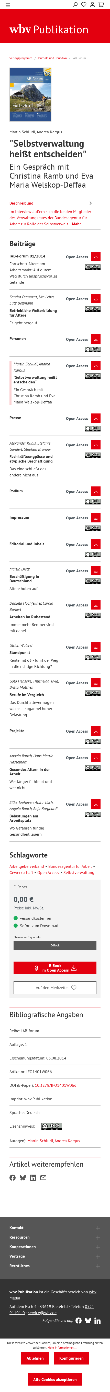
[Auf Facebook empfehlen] (12, 1178)
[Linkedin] (96, 1321)
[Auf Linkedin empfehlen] (33, 1178)
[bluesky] (87, 1321)
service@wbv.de (42, 1312)
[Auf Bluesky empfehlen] (23, 1178)
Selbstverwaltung (78, 872)
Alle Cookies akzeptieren (55, 1379)
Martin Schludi (40, 1140)
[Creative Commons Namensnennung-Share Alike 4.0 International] (49, 1126)
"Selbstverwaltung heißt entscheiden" (35, 379)
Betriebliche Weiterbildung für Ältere (33, 313)
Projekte (16, 730)
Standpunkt (19, 652)
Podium (16, 490)
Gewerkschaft (21, 872)
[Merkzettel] (83, 4)
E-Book (55, 945)
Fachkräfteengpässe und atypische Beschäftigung (31, 459)
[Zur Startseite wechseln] (48, 28)
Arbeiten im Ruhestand (29, 616)
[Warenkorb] (101, 4)
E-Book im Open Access (55, 968)
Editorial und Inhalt (26, 543)
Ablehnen (35, 1358)
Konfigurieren (71, 1358)
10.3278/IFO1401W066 (55, 1085)
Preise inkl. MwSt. (29, 907)
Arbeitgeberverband (26, 866)
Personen (17, 338)
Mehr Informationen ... (62, 1347)
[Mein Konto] (92, 4)
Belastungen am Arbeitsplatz (23, 818)
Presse (15, 417)
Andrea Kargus (67, 1140)
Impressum (19, 517)
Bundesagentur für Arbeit (70, 866)
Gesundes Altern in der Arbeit (29, 772)
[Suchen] (75, 4)
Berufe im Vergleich (26, 694)
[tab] (51, 212)
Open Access (48, 872)
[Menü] (7, 5)
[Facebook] (77, 1321)
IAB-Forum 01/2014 (27, 256)
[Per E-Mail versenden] (43, 1178)
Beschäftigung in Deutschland (24, 579)
